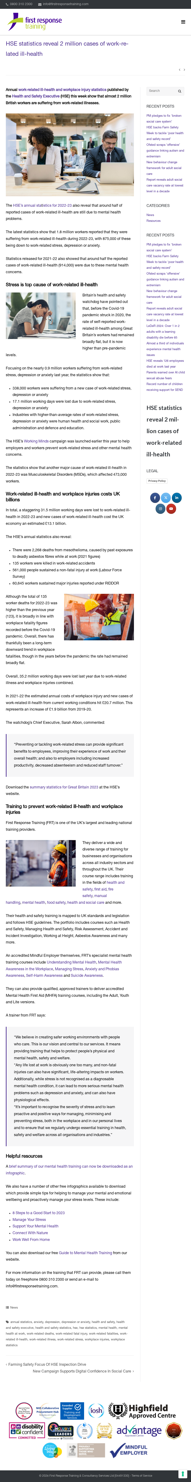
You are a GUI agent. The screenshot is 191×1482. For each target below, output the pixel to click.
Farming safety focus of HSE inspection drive (47, 1365)
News (14, 1307)
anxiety (38, 1322)
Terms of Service (142, 1476)
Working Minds (36, 442)
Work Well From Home (31, 1240)
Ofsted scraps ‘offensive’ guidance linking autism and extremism (165, 151)
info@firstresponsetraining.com (66, 4)
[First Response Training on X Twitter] (166, 498)
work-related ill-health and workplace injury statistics (62, 90)
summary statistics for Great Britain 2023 (64, 788)
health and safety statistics (53, 1328)
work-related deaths (40, 1334)
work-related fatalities (103, 1334)
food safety (56, 903)
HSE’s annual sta (27, 206)
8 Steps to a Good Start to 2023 (39, 1213)
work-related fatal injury (71, 1334)
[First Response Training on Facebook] (155, 498)
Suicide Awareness (87, 976)
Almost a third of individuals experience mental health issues (165, 349)
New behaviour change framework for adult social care (164, 168)
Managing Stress (69, 969)
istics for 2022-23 (57, 206)
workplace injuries (97, 1339)
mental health (33, 903)
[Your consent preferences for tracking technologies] (182, 1473)
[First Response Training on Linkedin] (177, 498)
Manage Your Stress (29, 1220)
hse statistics (88, 1328)
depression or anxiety (75, 1322)
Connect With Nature (30, 1233)
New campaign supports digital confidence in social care (82, 1372)
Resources (153, 221)
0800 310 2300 (21, 4)
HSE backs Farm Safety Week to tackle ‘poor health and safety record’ (165, 133)
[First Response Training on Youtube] (171, 509)
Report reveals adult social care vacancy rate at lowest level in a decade (165, 186)
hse (75, 1328)
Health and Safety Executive (36, 97)
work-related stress (70, 1339)
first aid (100, 890)
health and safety (103, 1322)
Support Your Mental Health (35, 1227)
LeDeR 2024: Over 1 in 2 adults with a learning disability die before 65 (163, 332)
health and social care (85, 903)
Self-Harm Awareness (44, 976)
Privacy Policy (157, 480)
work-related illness (42, 1339)
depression (52, 1322)
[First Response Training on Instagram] (160, 509)
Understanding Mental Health (71, 963)
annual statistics (21, 1322)
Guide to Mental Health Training (85, 1253)
